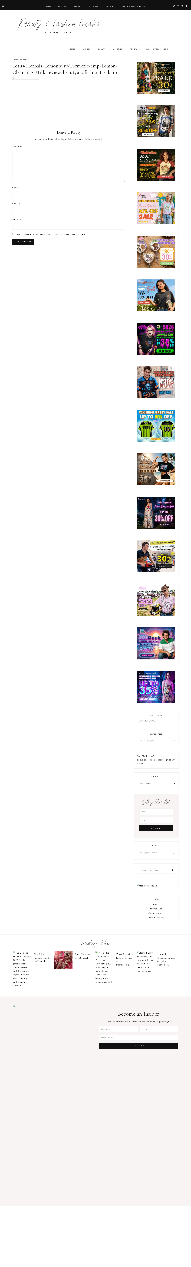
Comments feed (156, 913)
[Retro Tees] (156, 180)
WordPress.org (156, 917)
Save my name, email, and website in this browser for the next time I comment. (50, 234)
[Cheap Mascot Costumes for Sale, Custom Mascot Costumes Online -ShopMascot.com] (147, 886)
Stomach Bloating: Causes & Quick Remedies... (166, 959)
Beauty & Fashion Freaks (59, 25)
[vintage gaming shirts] (156, 397)
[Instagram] (182, 3)
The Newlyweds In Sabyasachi (83, 956)
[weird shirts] (156, 354)
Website (16, 219)
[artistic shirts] (156, 702)
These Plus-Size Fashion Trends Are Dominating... (124, 959)
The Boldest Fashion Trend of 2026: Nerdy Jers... (43, 959)
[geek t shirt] (156, 659)
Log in (156, 904)
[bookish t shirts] (156, 310)
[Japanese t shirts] (156, 136)
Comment (17, 147)
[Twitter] (174, 3)
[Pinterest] (178, 3)
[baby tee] (156, 441)
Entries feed (156, 909)
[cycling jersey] (156, 571)
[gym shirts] (156, 484)
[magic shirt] (156, 528)
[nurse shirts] (156, 267)
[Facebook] (170, 3)
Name (15, 188)
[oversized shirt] (156, 93)
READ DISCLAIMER (146, 721)
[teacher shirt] (156, 223)
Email (16, 204)
